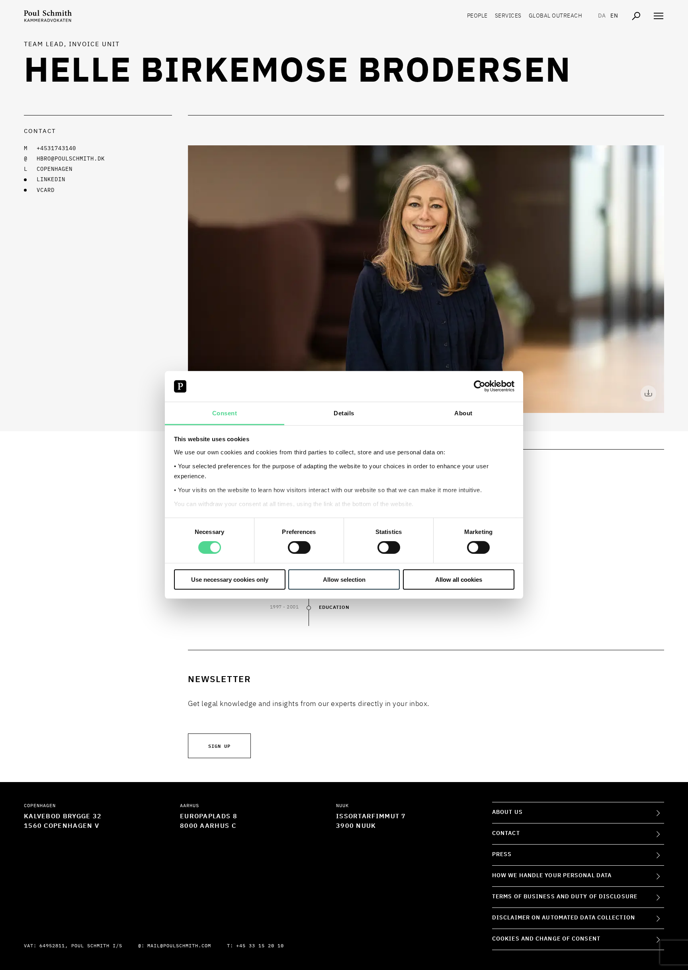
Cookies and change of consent (546, 939)
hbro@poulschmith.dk (71, 159)
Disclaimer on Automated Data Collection (563, 918)
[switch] (299, 547)
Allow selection (344, 579)
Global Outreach (555, 16)
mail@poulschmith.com (179, 946)
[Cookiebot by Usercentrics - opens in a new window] (479, 386)
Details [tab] (344, 413)
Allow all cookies (458, 579)
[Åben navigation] (658, 16)
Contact (506, 833)
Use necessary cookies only (229, 579)
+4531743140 (56, 148)
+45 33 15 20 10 (260, 946)
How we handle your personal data (552, 875)
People (477, 16)
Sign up (219, 745)
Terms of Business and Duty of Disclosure (564, 897)
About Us (507, 812)
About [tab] (463, 413)
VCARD (46, 190)
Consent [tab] (224, 413)
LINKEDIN (51, 179)
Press (502, 854)
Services (508, 16)
